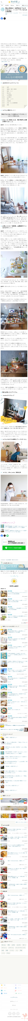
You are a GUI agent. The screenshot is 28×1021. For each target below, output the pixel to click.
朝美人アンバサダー (15, 559)
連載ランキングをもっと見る (21, 822)
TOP (4, 985)
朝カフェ (19, 987)
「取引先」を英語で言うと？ (11, 790)
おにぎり (19, 944)
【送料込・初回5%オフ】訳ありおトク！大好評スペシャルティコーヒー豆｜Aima (16, 757)
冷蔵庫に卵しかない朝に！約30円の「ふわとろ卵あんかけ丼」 (16, 748)
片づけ (8, 953)
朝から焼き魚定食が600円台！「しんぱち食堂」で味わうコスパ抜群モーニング (16, 762)
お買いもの (20, 993)
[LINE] (7, 536)
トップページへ (14, 997)
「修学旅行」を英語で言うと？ (11, 766)
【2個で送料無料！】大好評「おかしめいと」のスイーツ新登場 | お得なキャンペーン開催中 (16, 752)
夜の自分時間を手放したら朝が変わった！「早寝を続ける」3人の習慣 (16, 776)
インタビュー (3, 559)
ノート (3, 953)
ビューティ (20, 990)
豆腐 (7, 950)
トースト (12, 950)
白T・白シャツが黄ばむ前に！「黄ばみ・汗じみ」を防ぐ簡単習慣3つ (16, 743)
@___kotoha (9, 464)
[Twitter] (5, 19)
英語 (9, 944)
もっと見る (23, 622)
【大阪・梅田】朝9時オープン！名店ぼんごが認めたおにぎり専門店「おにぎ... (16, 772)
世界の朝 (5, 993)
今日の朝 (19, 985)
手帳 (21, 950)
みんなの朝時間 (8, 559)
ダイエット (4, 947)
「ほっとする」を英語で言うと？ (12, 785)
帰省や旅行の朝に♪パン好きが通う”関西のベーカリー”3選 (16, 781)
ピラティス (11, 947)
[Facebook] (2, 19)
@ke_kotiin (4, 61)
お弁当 (13, 944)
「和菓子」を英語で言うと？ (11, 737)
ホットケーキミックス (20, 947)
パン (17, 950)
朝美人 (5, 990)
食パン (24, 944)
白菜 (3, 950)
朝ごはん (4, 944)
